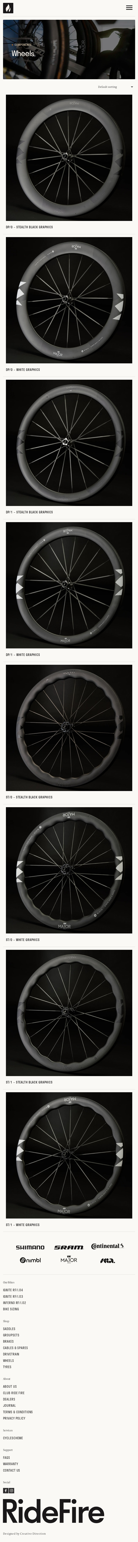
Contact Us (11, 1470)
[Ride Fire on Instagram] (11, 1492)
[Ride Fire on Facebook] (6, 1492)
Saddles (9, 1328)
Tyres (7, 1366)
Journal (9, 1405)
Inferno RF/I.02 (14, 1302)
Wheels (8, 1360)
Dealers (9, 1399)
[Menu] (129, 8)
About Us (10, 1386)
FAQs (6, 1457)
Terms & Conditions (18, 1411)
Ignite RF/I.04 (13, 1289)
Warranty (10, 1463)
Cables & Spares (15, 1347)
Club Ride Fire (14, 1392)
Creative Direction (33, 1534)
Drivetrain (11, 1354)
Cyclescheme (13, 1437)
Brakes (8, 1341)
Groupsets (11, 1335)
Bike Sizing (11, 1309)
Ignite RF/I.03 (13, 1296)
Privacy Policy (14, 1418)
